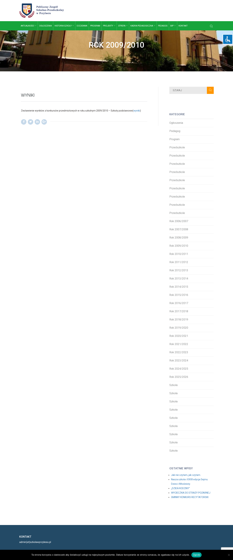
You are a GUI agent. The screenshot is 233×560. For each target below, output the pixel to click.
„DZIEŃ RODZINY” (180, 488)
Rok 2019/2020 (178, 327)
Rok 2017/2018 (178, 311)
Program (95, 26)
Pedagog (163, 26)
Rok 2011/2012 (178, 262)
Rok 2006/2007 (178, 221)
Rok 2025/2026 (178, 377)
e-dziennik (82, 26)
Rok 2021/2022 (178, 344)
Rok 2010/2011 (178, 254)
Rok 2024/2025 (178, 368)
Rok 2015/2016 (178, 295)
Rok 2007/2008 (178, 229)
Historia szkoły (63, 26)
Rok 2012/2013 (178, 270)
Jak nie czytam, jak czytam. (186, 475)
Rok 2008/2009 (178, 237)
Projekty (108, 26)
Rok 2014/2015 (178, 286)
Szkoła (173, 385)
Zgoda (196, 554)
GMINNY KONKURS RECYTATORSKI (189, 497)
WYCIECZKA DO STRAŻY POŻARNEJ (190, 492)
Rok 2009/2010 (178, 245)
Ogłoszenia (45, 26)
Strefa (122, 26)
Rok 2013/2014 (178, 278)
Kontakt (183, 26)
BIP (172, 26)
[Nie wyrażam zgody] (228, 555)
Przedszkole (177, 147)
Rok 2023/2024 (178, 360)
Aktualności (28, 26)
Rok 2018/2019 (178, 319)
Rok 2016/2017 (178, 303)
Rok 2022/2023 (178, 352)
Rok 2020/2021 (178, 336)
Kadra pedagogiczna (142, 26)
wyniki (136, 110)
